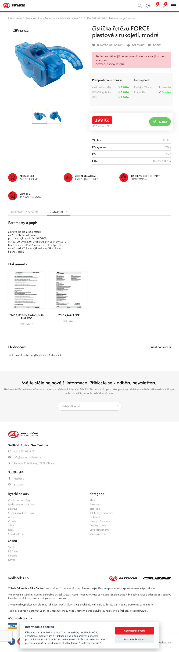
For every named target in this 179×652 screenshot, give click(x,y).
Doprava (12, 508)
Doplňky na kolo (98, 525)
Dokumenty (58, 212)
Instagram (18, 484)
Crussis (12, 521)
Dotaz (163, 122)
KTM (11, 529)
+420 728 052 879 (23, 451)
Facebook (18, 478)
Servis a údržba (34, 18)
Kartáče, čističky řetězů (68, 18)
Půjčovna (13, 551)
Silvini (11, 525)
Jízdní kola (95, 508)
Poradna (12, 555)
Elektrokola (95, 504)
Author (12, 517)
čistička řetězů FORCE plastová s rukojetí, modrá (109, 18)
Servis (11, 547)
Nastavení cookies (134, 639)
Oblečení (95, 517)
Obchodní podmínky (19, 500)
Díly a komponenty (99, 529)
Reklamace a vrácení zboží (22, 504)
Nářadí (48, 18)
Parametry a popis (24, 212)
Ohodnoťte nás (16, 533)
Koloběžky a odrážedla (101, 512)
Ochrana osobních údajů (21, 512)
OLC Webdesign (162, 642)
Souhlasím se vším (134, 630)
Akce (92, 500)
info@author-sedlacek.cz (27, 457)
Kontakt (12, 559)
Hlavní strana (15, 18)
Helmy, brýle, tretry (100, 521)
